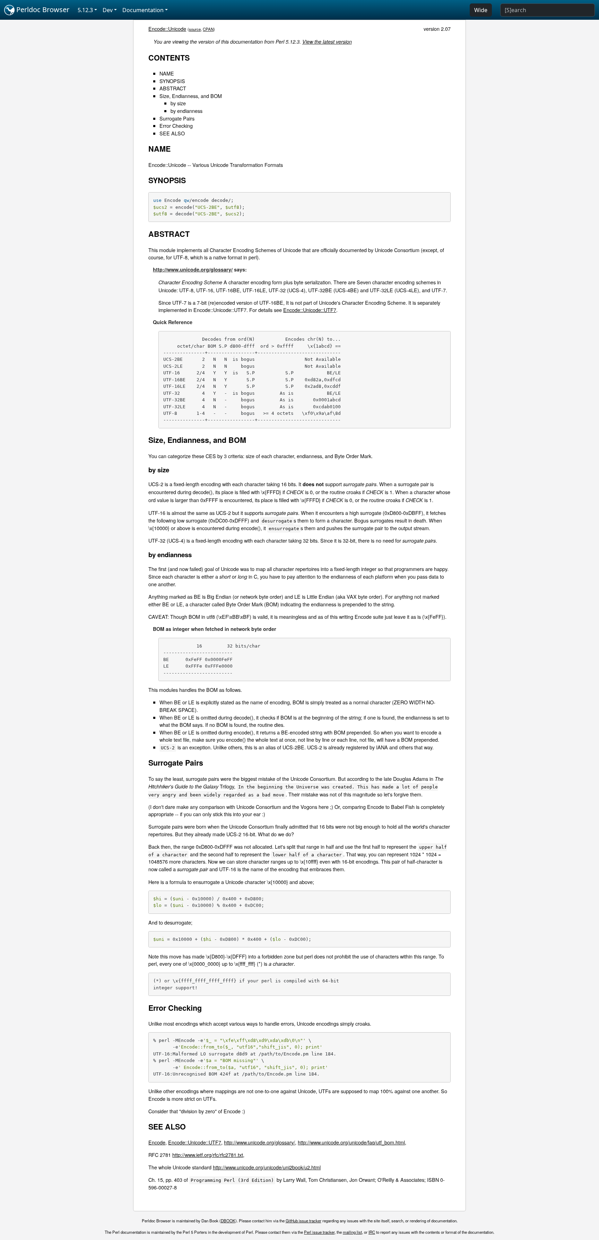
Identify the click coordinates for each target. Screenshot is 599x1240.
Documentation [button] (143, 10)
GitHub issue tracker (303, 1220)
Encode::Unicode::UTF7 (309, 309)
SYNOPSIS (172, 80)
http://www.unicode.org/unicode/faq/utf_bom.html (351, 1142)
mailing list (352, 1232)
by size (178, 103)
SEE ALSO (172, 133)
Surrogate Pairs (176, 118)
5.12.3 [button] (85, 10)
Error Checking (176, 125)
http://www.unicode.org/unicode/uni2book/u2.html (267, 1167)
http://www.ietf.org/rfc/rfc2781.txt (207, 1154)
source (195, 29)
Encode (156, 1142)
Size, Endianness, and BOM (190, 95)
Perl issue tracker (319, 1232)
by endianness (186, 110)
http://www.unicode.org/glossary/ (193, 269)
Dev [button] (108, 10)
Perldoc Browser (42, 9)
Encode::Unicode (167, 28)
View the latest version (327, 41)
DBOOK (228, 1220)
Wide (480, 10)
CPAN (208, 29)
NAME (166, 73)
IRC (371, 1232)
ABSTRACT (172, 88)
